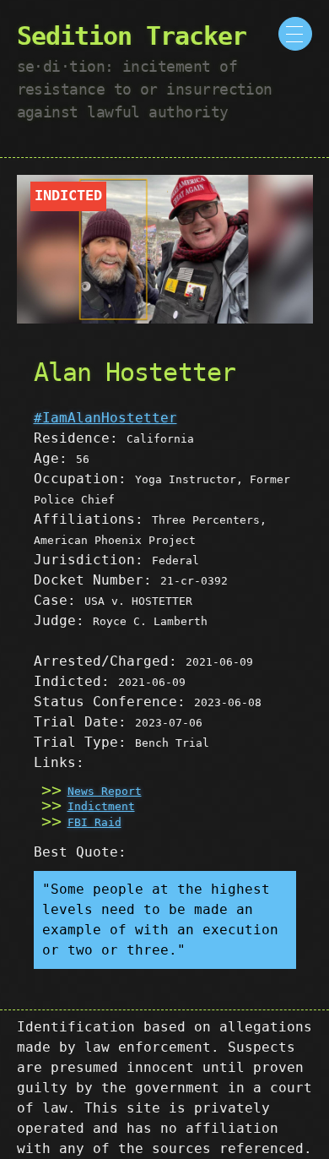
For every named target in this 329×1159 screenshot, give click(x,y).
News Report (104, 791)
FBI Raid (94, 822)
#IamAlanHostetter (105, 418)
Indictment (101, 806)
